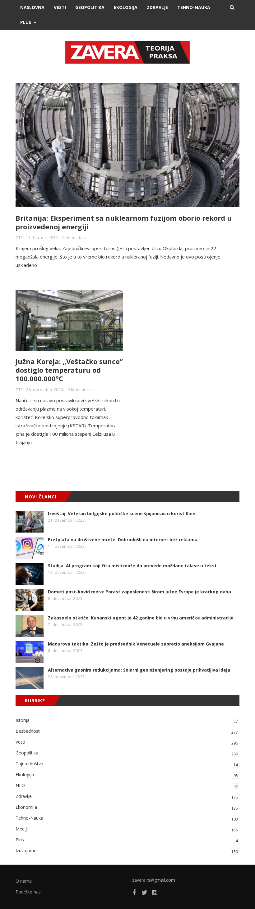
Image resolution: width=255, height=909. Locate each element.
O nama (24, 881)
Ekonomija (127, 807)
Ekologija (125, 7)
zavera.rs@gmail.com (153, 880)
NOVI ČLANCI (40, 497)
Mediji (127, 829)
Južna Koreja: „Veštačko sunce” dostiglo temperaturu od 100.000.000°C (69, 370)
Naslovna (32, 7)
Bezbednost (127, 731)
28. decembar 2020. (45, 389)
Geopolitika (89, 7)
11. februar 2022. (42, 237)
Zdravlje (157, 7)
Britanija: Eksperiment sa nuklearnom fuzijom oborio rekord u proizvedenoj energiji (124, 222)
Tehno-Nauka (193, 7)
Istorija (127, 720)
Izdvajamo (127, 851)
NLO (127, 785)
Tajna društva (127, 764)
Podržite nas (28, 892)
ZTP (19, 237)
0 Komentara (74, 237)
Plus (25, 22)
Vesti (60, 7)
